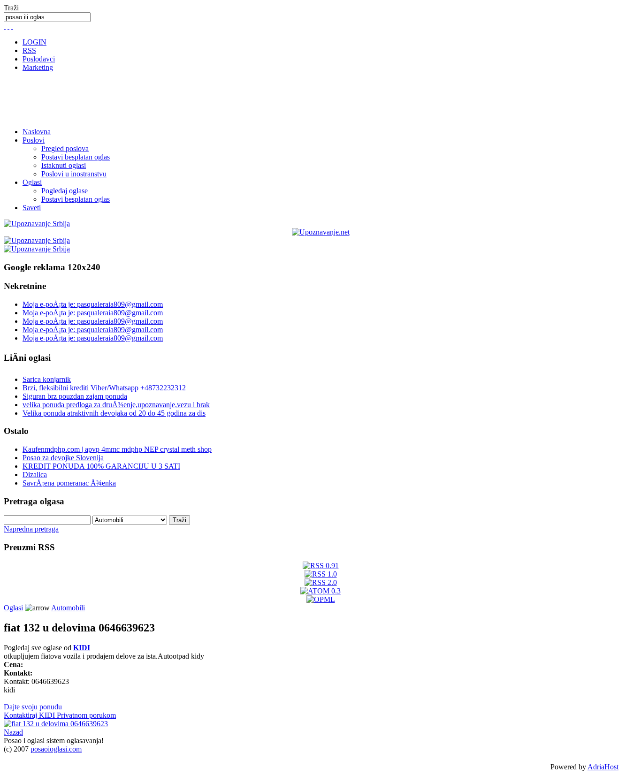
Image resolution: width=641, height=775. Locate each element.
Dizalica (35, 475)
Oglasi (32, 182)
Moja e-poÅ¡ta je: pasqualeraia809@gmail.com (93, 304)
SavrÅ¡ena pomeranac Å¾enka (69, 483)
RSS (29, 50)
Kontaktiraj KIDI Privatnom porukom (60, 715)
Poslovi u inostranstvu (74, 174)
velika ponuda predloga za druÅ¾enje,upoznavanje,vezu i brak (116, 405)
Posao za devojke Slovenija (63, 458)
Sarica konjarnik (47, 379)
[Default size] (8, 26)
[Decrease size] (5, 26)
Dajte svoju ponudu (33, 707)
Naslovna (37, 132)
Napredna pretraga (31, 529)
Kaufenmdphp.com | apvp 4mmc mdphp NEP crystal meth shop (117, 449)
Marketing (38, 67)
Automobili (68, 608)
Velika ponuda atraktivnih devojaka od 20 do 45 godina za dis (114, 413)
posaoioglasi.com (56, 749)
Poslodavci (39, 59)
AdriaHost (603, 767)
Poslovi (34, 140)
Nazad (13, 732)
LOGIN (34, 42)
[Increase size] (12, 26)
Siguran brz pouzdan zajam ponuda (75, 396)
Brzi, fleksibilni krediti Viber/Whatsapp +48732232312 (104, 388)
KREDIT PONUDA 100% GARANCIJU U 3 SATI (101, 466)
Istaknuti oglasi (63, 165)
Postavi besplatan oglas (75, 157)
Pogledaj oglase (64, 191)
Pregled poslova (65, 148)
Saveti (32, 208)
